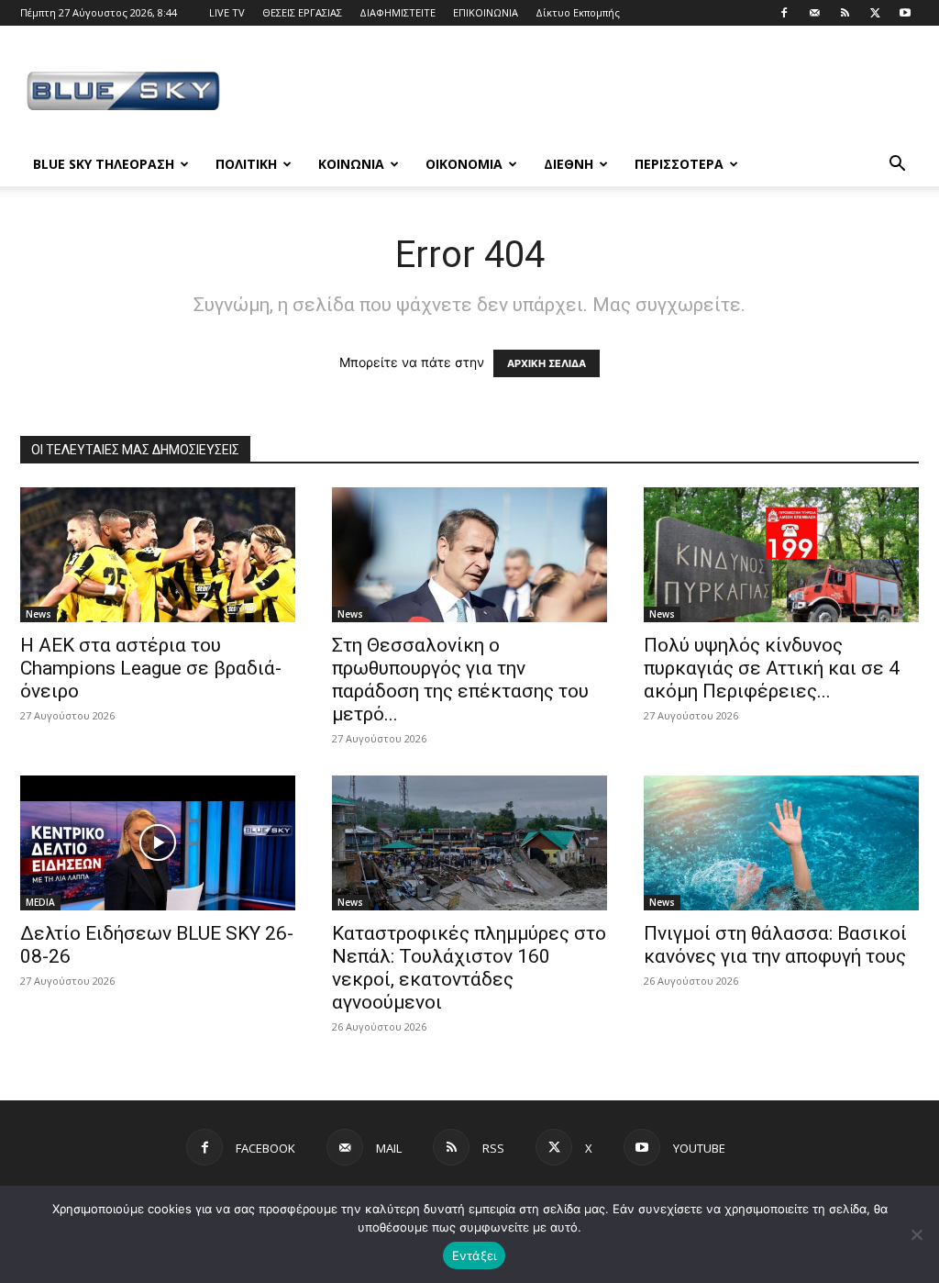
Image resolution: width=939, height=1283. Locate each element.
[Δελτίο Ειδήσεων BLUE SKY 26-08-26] (157, 842)
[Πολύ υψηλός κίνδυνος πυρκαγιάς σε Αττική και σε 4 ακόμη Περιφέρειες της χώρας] (781, 554)
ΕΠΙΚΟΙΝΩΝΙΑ (485, 12)
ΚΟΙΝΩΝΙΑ (351, 164)
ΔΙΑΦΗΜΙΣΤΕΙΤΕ (397, 12)
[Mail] (814, 13)
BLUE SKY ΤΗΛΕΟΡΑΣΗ (103, 164)
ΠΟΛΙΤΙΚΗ (246, 164)
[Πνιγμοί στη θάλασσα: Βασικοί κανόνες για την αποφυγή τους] (781, 842)
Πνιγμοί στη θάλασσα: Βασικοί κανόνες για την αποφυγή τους (775, 944)
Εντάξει (474, 1255)
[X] (875, 13)
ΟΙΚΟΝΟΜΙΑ (464, 164)
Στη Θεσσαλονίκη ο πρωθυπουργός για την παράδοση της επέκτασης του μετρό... (460, 679)
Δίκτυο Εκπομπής (578, 12)
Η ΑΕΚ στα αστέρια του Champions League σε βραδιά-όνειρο (151, 668)
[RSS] (844, 13)
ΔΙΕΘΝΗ (568, 164)
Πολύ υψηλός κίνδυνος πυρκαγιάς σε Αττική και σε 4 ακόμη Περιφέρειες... (772, 668)
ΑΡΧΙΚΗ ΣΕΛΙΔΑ (546, 363)
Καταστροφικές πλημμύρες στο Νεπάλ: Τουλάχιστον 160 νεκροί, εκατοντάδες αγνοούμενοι (469, 967)
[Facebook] (784, 13)
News (38, 614)
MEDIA (40, 902)
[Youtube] (905, 13)
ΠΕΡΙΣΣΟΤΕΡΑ (679, 164)
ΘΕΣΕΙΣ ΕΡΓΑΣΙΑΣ (302, 12)
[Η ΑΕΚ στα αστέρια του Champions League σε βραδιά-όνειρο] (157, 554)
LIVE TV (227, 12)
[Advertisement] (585, 92)
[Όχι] (916, 1234)
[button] (897, 165)
